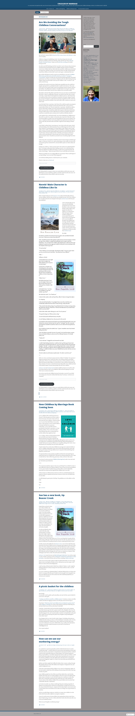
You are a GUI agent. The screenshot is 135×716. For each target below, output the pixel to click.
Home (37, 12)
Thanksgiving (85, 79)
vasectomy (88, 80)
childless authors (65, 502)
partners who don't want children (62, 28)
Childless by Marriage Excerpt (71, 8)
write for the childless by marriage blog (49, 412)
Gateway (45, 62)
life (87, 71)
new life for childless (69, 589)
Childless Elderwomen (61, 29)
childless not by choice (59, 411)
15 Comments (42, 578)
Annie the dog (92, 55)
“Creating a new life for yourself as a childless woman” (51, 599)
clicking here (58, 556)
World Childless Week (86, 82)
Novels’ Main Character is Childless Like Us (53, 186)
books (49, 190)
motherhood (91, 75)
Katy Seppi (84, 71)
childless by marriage (51, 645)
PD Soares (68, 191)
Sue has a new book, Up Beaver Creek (51, 497)
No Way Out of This (64, 30)
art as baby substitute (66, 501)
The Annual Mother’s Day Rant (83, 8)
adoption (87, 55)
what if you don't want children (67, 590)
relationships (70, 30)
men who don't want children (88, 73)
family (87, 65)
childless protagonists (54, 191)
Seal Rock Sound (64, 198)
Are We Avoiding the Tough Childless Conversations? (54, 24)
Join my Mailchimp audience (46, 168)
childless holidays (85, 64)
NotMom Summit (86, 76)
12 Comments (42, 487)
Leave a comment (43, 396)
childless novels (47, 191)
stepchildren (86, 77)
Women (49, 62)
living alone (90, 71)
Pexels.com (51, 160)
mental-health (58, 30)
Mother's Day (86, 75)
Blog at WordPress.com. (37, 713)
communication (67, 29)
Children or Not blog (46, 604)
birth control (96, 55)
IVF (88, 68)
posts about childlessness (51, 590)
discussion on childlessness (53, 589)
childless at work (89, 58)
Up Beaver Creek (44, 192)
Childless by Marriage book (59, 459)
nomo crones (95, 75)
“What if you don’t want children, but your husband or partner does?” (60, 603)
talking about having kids (43, 29)
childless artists (59, 502)
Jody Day (54, 28)
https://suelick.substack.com (88, 37)
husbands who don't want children (89, 67)
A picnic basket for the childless (56, 586)
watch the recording (62, 62)
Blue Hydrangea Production (60, 555)
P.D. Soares (52, 503)
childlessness (94, 64)
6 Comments (42, 177)
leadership (54, 30)
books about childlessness (54, 190)
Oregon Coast (47, 503)
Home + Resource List (50, 8)
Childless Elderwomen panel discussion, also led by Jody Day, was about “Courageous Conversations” (57, 76)
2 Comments (42, 631)
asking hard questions (53, 29)
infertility (85, 68)
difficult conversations (48, 30)
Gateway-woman (50, 28)
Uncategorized (58, 501)
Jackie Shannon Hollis (92, 68)
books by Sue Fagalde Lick (51, 502)
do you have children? (62, 191)
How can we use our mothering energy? (50, 640)
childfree (96, 56)
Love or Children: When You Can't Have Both (90, 72)
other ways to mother (66, 645)
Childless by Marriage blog (60, 8)
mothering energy (59, 645)
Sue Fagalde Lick (71, 28)
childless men (89, 64)
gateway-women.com (62, 589)
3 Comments (42, 704)
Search (84, 44)
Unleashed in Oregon (91, 79)
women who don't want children (87, 81)
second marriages (91, 76)
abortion (84, 55)
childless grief (96, 63)
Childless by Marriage (67, 4)
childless (85, 58)
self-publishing (57, 503)
